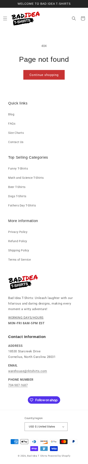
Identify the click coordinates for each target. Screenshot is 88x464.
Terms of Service (19, 259)
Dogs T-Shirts (17, 196)
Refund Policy (17, 241)
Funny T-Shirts (18, 168)
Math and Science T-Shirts (26, 177)
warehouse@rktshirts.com (27, 371)
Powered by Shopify (59, 456)
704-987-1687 (18, 385)
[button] (5, 18)
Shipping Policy (18, 250)
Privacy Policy (17, 232)
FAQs (11, 123)
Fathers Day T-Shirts (22, 205)
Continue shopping (44, 75)
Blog (11, 114)
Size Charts (16, 132)
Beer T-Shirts (17, 187)
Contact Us (16, 142)
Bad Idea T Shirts (37, 456)
